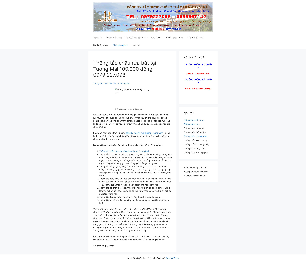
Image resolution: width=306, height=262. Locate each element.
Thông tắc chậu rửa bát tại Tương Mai (111, 83)
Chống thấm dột (191, 124)
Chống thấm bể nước (194, 120)
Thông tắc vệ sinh (120, 45)
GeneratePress (172, 258)
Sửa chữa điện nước (196, 38)
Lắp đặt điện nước (100, 45)
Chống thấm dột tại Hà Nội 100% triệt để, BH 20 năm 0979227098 (134, 38)
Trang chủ (97, 38)
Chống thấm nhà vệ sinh (195, 136)
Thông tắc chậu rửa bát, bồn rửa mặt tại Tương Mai (124, 151)
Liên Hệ (136, 45)
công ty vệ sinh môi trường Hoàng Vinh (144, 133)
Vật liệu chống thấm (174, 38)
